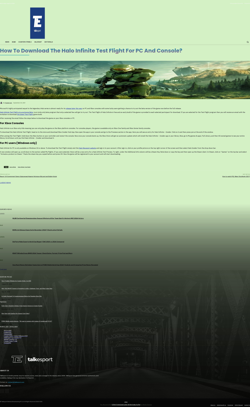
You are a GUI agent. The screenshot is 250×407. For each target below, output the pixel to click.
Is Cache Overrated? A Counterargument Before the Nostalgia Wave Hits (22, 296)
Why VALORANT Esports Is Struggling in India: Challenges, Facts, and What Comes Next (27, 288)
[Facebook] (2, 391)
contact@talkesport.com (16, 382)
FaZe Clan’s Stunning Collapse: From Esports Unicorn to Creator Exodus (22, 306)
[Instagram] (7, 391)
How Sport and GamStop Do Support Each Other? (16, 313)
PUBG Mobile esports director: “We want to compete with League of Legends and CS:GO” (27, 321)
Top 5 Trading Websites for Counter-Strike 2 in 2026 (16, 281)
